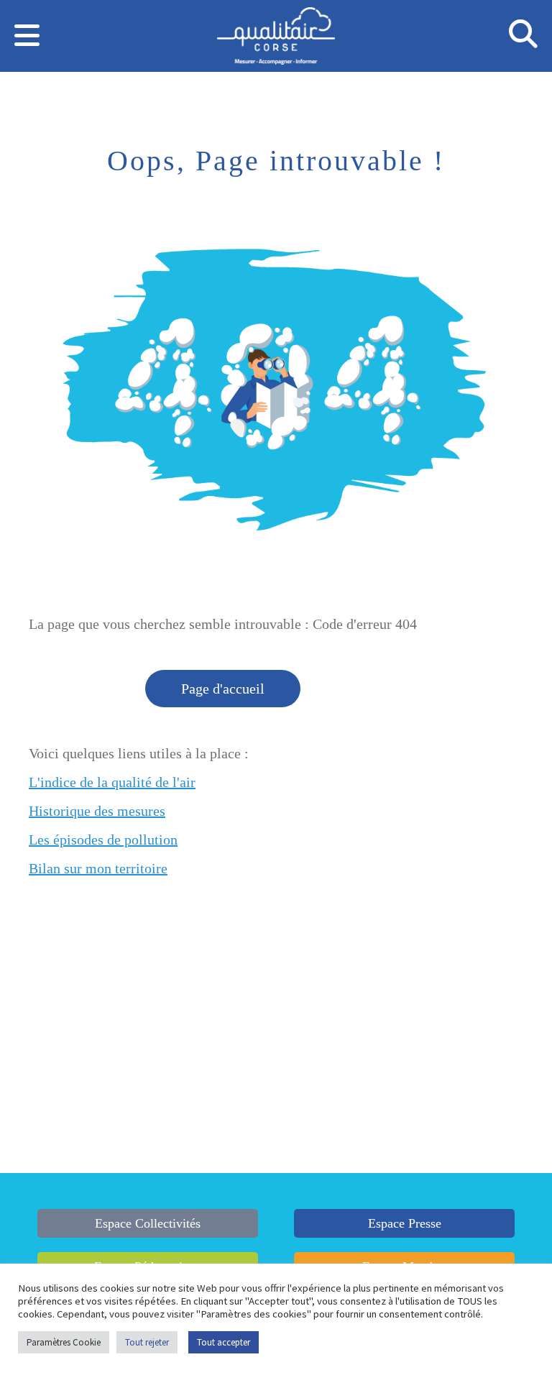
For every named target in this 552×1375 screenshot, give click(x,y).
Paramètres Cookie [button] (64, 1342)
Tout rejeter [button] (147, 1342)
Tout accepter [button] (223, 1342)
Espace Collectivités (148, 1223)
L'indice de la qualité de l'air (112, 782)
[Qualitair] (275, 38)
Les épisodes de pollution (103, 839)
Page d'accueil (222, 688)
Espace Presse (404, 1223)
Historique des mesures (97, 811)
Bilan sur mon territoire (98, 868)
